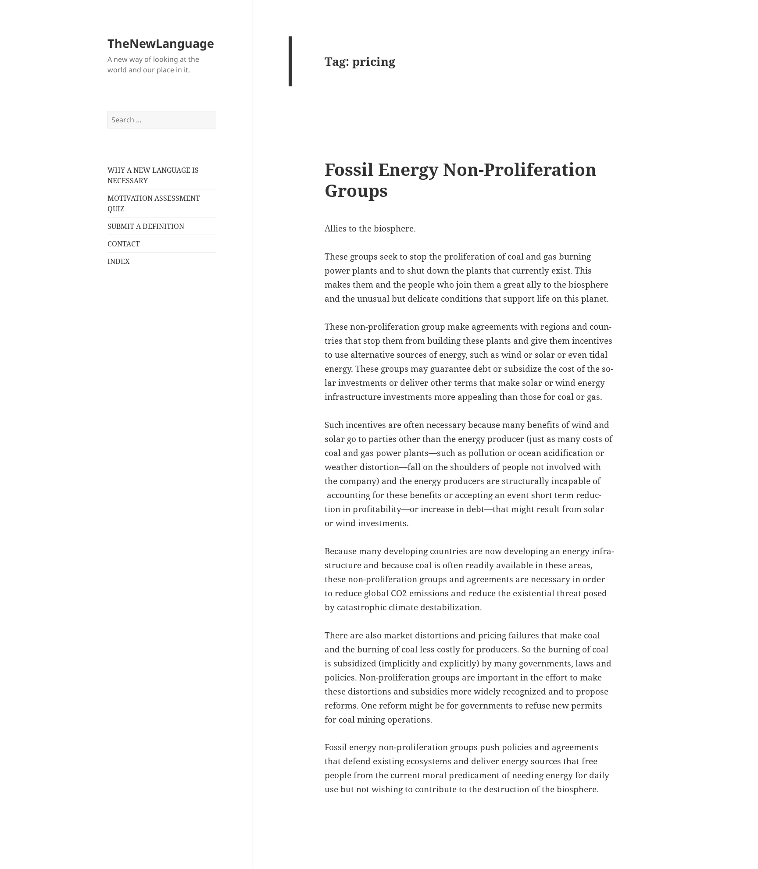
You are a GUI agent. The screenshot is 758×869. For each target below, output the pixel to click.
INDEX (118, 261)
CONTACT (123, 244)
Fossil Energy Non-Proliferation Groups (461, 179)
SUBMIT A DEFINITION (145, 226)
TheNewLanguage (160, 43)
